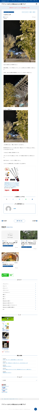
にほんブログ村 (4, 389)
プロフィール (6, 290)
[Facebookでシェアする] (13, 199)
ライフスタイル (6, 292)
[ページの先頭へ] (35, 409)
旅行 (4, 298)
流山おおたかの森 (6, 300)
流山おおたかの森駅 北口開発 (9, 307)
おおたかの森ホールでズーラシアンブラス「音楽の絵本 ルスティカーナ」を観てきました (17, 369)
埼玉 (4, 296)
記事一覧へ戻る (19, 220)
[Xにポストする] (7, 199)
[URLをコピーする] (32, 199)
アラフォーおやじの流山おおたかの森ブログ (14, 4)
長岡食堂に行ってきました (7, 372)
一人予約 (3, 321)
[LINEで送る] (26, 199)
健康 (4, 294)
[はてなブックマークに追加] (19, 199)
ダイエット (5, 288)
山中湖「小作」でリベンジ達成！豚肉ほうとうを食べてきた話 (13, 359)
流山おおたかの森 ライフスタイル (10, 305)
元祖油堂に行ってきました (7, 366)
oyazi (15, 208)
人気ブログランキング (5, 386)
